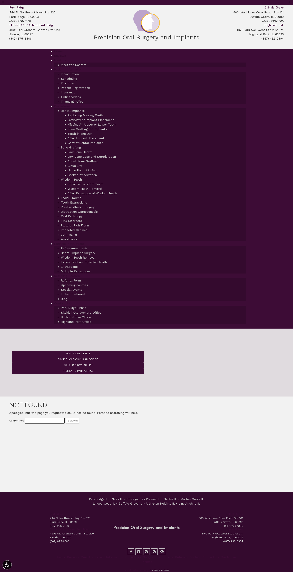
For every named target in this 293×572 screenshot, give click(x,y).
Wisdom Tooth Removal (78, 257)
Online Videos (71, 97)
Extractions (69, 266)
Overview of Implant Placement (91, 120)
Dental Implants (73, 110)
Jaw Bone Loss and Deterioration (92, 156)
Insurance (68, 92)
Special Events (71, 289)
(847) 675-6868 (20, 38)
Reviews (60, 55)
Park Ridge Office (73, 308)
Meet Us (60, 60)
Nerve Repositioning (82, 170)
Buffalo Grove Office (76, 317)
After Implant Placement (86, 138)
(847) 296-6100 (20, 21)
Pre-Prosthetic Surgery (78, 207)
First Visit (68, 83)
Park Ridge (17, 7)
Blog (64, 299)
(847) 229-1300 (273, 21)
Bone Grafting (71, 147)
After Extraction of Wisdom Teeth (92, 193)
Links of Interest (73, 294)
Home (58, 51)
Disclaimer (228, 557)
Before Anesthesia (74, 248)
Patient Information (68, 69)
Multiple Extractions (76, 271)
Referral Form (71, 280)
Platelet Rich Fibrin (75, 225)
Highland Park (274, 25)
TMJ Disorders (71, 221)
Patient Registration (75, 88)
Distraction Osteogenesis (79, 211)
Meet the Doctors (73, 65)
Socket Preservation (82, 175)
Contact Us (62, 303)
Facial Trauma (71, 198)
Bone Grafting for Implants (87, 129)
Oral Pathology (71, 216)
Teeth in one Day (80, 133)
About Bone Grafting (82, 161)
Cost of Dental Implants (85, 143)
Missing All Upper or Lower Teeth (92, 124)
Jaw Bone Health (80, 152)
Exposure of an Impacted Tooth (84, 262)
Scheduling (69, 78)
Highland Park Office (76, 321)
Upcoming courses (74, 285)
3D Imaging (69, 234)
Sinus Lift (75, 166)
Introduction (70, 74)
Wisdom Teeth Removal (85, 188)
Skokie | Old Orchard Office (81, 312)
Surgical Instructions (69, 243)
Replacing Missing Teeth (85, 115)
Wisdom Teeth (71, 179)
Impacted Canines (74, 230)
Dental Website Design (136, 570)
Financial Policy (72, 101)
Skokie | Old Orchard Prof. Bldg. (31, 25)
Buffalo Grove (274, 7)
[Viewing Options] (7, 564)
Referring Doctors (67, 276)
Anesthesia (69, 239)
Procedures (62, 106)
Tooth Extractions (74, 202)
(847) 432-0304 (272, 38)
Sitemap (146, 562)
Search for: (16, 420)
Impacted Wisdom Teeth (86, 184)
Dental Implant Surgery (78, 253)
